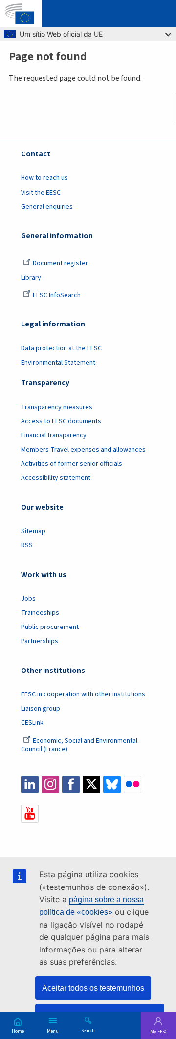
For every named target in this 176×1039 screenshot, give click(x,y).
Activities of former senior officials (71, 464)
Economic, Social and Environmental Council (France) (79, 745)
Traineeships (40, 613)
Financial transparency (54, 435)
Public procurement (50, 627)
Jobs (28, 599)
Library (31, 277)
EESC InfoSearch (57, 295)
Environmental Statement (58, 363)
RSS (27, 545)
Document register (60, 263)
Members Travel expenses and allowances (83, 450)
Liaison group (40, 709)
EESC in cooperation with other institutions (83, 694)
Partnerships (39, 641)
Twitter (91, 784)
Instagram (50, 784)
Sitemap (33, 531)
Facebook (71, 784)
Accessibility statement (55, 478)
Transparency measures (56, 407)
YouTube (30, 814)
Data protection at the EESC (61, 348)
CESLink (32, 723)
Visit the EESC (41, 192)
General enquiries (47, 207)
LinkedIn (30, 784)
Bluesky (112, 784)
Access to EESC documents (61, 421)
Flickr (132, 784)
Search (88, 1030)
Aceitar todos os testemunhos (93, 988)
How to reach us (44, 178)
